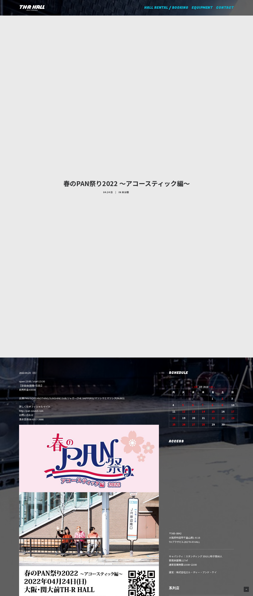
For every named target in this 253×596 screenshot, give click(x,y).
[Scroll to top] (246, 589)
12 (183, 411)
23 (223, 418)
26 (183, 424)
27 (193, 424)
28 (203, 424)
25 (173, 424)
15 (213, 411)
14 (203, 411)
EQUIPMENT (202, 7)
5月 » (212, 387)
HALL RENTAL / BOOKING (167, 7)
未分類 (125, 192)
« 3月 (195, 387)
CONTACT (225, 7)
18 (173, 418)
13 (193, 411)
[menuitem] (169, 8)
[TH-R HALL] (32, 8)
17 (232, 411)
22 (213, 418)
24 (232, 418)
